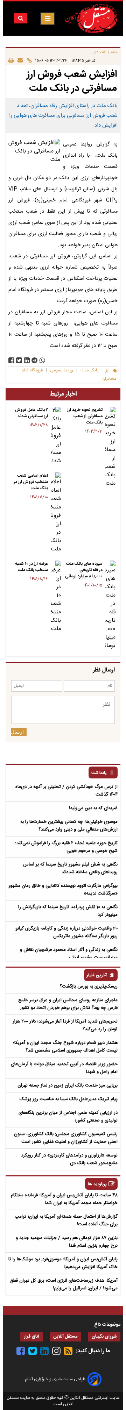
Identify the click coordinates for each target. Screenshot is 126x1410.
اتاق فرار (31, 1336)
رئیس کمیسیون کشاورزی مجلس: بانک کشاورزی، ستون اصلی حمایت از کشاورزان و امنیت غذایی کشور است (66, 1138)
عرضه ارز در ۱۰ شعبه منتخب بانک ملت (31, 567)
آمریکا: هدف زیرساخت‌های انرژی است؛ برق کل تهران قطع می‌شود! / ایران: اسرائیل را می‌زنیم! (64, 1284)
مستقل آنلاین (65, 1336)
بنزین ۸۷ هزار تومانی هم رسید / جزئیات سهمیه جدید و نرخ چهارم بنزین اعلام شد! (67, 1241)
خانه (114, 52)
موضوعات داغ (107, 1325)
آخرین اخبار (97, 975)
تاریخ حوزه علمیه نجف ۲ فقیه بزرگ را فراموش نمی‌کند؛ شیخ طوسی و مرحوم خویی (66, 847)
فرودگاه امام (32, 370)
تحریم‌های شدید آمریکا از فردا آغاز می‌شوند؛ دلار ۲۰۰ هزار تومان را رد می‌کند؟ (65, 1025)
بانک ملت (89, 370)
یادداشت (99, 773)
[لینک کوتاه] (27, 60)
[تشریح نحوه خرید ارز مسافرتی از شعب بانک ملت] (110, 447)
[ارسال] (18, 60)
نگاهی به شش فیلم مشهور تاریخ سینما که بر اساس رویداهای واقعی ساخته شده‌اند (70, 868)
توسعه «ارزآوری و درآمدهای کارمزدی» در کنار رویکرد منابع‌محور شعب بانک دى (69, 1159)
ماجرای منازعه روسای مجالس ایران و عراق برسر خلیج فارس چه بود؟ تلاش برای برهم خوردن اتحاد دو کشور (68, 1004)
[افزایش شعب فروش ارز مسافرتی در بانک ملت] (34, 360)
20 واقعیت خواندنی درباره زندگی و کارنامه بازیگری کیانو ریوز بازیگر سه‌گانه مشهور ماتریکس (66, 932)
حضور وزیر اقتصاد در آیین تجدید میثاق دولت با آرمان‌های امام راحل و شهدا (64, 1068)
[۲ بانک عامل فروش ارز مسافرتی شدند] (56, 436)
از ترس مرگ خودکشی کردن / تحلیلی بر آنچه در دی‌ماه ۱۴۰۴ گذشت (66, 790)
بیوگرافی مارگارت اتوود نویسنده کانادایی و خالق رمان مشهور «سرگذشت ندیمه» (63, 889)
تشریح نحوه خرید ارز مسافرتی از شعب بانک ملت (85, 416)
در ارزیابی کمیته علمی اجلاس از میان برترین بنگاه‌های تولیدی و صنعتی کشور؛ (68, 1116)
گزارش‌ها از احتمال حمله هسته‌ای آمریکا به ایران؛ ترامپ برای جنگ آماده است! (66, 1220)
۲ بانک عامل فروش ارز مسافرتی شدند (31, 413)
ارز (108, 370)
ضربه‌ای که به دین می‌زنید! (93, 808)
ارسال (17, 732)
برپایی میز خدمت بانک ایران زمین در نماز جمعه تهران (68, 1085)
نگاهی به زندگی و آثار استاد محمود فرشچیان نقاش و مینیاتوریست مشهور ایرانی (69, 953)
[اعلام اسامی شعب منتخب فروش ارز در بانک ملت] (56, 513)
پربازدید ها (97, 1184)
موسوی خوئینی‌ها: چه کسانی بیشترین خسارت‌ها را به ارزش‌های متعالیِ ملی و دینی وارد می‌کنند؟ (69, 825)
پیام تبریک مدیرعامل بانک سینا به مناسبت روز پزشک (69, 1099)
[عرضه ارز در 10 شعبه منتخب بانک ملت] (56, 597)
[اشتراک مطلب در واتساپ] (42, 360)
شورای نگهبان (104, 1336)
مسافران (109, 379)
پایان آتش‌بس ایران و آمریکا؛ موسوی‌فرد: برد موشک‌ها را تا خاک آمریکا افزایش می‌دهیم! (63, 1263)
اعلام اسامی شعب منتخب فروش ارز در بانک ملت (31, 482)
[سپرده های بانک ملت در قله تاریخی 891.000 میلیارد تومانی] (110, 605)
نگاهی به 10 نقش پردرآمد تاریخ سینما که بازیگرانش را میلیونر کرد (68, 911)
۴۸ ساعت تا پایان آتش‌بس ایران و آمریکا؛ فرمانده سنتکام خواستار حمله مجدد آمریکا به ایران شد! (64, 1199)
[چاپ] (11, 60)
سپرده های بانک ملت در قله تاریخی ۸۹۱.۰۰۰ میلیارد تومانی (84, 570)
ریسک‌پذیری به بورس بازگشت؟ (89, 986)
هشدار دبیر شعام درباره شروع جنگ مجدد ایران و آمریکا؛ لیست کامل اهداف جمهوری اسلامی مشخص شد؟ (65, 1046)
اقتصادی (99, 52)
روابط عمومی (61, 370)
